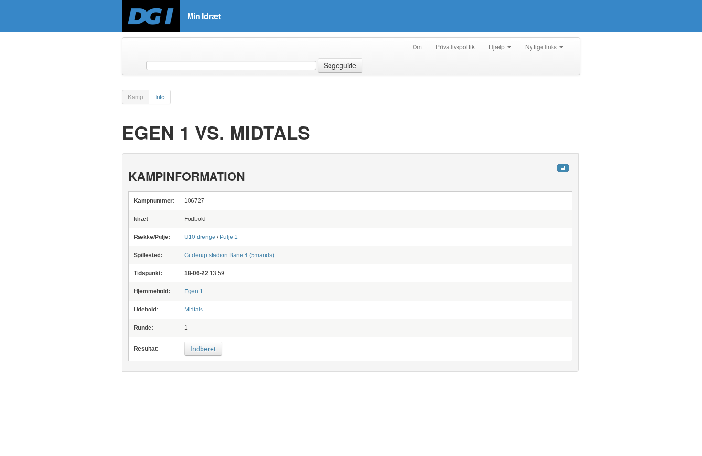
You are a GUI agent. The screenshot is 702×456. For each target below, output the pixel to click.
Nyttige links (541, 46)
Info (160, 97)
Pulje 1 (229, 237)
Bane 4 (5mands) (229, 255)
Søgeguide (340, 65)
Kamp (135, 97)
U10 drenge (199, 237)
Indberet (203, 348)
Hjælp (497, 46)
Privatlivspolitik (455, 46)
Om (417, 46)
